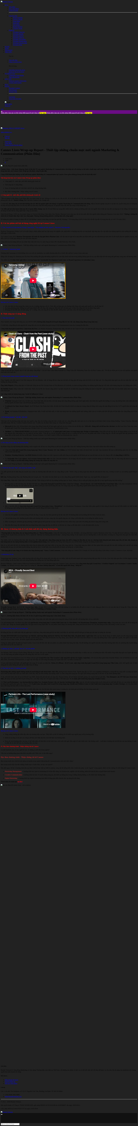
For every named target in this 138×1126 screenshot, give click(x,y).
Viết (2, 109)
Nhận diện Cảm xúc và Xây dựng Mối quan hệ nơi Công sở (23, 113)
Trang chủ (8, 141)
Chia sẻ (7, 136)
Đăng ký (7, 106)
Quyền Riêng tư (10, 1081)
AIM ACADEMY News (6, 132)
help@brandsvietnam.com (13, 1096)
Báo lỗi (7, 138)
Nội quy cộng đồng (11, 1083)
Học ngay (43, 113)
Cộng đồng (8, 143)
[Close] (1, 111)
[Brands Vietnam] (7, 2)
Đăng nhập (8, 104)
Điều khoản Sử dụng (11, 1080)
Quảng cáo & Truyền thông (13, 145)
